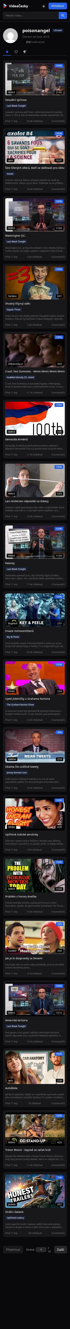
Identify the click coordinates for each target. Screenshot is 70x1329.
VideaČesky (18, 6)
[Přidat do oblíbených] (10, 67)
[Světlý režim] (43, 6)
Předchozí (13, 1250)
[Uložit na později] (16, 67)
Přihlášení (58, 6)
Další (60, 1250)
